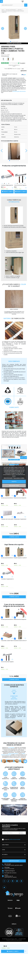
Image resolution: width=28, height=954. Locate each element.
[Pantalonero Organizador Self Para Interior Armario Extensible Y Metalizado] (20, 513)
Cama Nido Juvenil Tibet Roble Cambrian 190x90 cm (7, 640)
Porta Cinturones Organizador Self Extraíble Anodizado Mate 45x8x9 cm (20, 185)
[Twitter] (4, 887)
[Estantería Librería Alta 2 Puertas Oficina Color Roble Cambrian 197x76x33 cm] (20, 635)
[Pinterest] (21, 881)
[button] (2, 28)
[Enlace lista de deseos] (23, 1)
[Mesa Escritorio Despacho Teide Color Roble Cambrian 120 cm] (20, 492)
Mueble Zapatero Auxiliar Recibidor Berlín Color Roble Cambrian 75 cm (20, 557)
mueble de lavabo (15, 114)
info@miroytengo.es (9, 870)
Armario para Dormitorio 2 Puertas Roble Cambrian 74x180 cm (7, 498)
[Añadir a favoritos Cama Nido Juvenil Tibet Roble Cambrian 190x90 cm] (12, 638)
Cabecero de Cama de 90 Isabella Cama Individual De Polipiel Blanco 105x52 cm (7, 519)
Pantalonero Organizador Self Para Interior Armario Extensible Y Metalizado (20, 519)
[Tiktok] (8, 881)
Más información (8, 478)
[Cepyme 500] (9, 932)
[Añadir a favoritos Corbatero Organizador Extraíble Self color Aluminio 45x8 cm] (12, 187)
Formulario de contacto (10, 873)
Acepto (14, 481)
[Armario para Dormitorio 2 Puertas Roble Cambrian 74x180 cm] (7, 492)
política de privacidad (14, 839)
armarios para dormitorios (19, 91)
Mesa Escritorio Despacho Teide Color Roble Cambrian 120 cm (20, 498)
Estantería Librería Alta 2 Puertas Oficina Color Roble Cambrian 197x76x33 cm (20, 640)
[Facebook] (12, 881)
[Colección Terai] (14, 452)
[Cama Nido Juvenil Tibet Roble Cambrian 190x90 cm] (7, 635)
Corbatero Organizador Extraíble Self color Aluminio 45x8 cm (7, 185)
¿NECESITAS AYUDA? (14, 861)
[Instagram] (4, 881)
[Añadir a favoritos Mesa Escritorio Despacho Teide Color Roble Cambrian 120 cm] (25, 496)
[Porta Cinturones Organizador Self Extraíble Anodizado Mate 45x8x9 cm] (20, 175)
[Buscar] (25, 5)
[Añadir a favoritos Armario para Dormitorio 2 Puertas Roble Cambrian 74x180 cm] (12, 496)
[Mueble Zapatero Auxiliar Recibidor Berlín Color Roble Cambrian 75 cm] (20, 552)
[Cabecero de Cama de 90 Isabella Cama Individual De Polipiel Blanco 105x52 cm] (7, 513)
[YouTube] (17, 881)
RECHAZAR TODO (14, 485)
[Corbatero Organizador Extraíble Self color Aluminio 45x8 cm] (7, 573)
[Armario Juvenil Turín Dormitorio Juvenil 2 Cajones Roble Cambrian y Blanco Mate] (12, 59)
